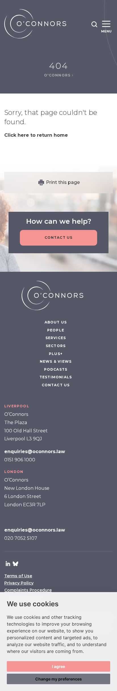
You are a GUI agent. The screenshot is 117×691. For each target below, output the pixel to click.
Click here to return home (36, 135)
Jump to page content (58, 3)
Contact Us (59, 237)
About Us (56, 322)
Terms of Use (18, 575)
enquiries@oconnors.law (34, 451)
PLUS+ (55, 354)
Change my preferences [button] (58, 679)
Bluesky (15, 563)
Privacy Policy (19, 583)
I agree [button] (58, 666)
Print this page (63, 182)
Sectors (56, 346)
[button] (94, 24)
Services (55, 338)
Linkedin (8, 563)
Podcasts (56, 369)
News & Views (56, 361)
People (55, 330)
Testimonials (55, 377)
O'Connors (58, 75)
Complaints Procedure (28, 590)
